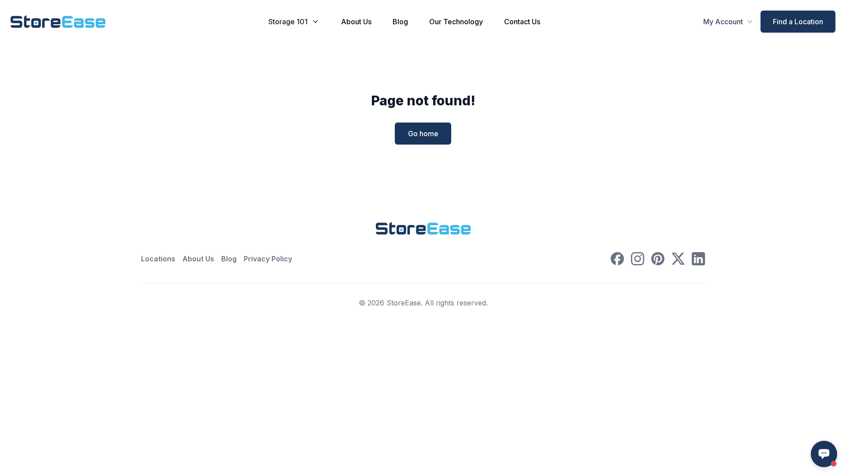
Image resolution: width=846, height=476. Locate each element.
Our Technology (456, 21)
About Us (356, 21)
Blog (400, 21)
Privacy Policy (268, 258)
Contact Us (522, 21)
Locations (158, 258)
